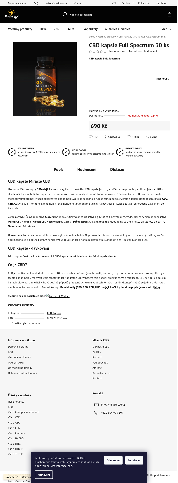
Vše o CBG (14, 422)
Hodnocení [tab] (86, 169)
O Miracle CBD (100, 346)
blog (157, 287)
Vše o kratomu (16, 433)
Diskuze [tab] (117, 169)
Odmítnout (113, 460)
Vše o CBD (14, 417)
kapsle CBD (162, 78)
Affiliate (97, 367)
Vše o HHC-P (15, 449)
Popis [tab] (58, 169)
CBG (164, 198)
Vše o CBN (14, 428)
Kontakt (97, 378)
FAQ (36, 3)
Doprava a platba (17, 3)
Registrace (161, 3)
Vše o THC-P (15, 454)
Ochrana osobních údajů (22, 373)
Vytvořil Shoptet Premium (155, 475)
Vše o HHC (14, 443)
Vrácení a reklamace (56, 3)
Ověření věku (16, 362)
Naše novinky (16, 401)
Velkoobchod (100, 362)
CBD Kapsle (54, 313)
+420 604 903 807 (112, 412)
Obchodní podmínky (20, 367)
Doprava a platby (18, 346)
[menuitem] (20, 29)
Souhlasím (134, 460)
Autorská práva (101, 373)
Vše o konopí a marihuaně (23, 412)
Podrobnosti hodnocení (143, 51)
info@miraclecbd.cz (113, 404)
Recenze (97, 357)
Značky (96, 352)
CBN (10, 203)
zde (70, 465)
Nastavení (44, 474)
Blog (11, 407)
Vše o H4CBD (15, 438)
